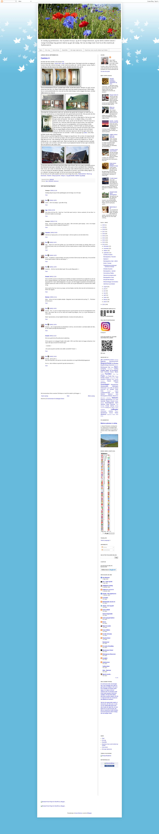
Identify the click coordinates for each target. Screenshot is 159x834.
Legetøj (116, 391)
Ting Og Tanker (106, 638)
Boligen (107, 365)
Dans (102, 372)
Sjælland (103, 404)
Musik (114, 395)
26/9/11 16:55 (53, 255)
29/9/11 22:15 (53, 335)
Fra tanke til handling (108, 646)
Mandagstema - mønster (109, 271)
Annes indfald (106, 609)
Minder (110, 395)
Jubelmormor (106, 662)
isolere (85, 132)
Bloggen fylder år (114, 95)
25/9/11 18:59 (53, 200)
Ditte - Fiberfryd (107, 670)
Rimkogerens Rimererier (109, 654)
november (106, 248)
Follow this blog (109, 765)
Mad (117, 392)
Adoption (112, 359)
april (105, 295)
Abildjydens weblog (108, 585)
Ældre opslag (91, 396)
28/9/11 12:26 (53, 276)
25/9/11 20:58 (51, 210)
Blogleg (116, 363)
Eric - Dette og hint (107, 581)
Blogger (90, 813)
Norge (114, 399)
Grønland (103, 381)
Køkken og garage (80, 175)
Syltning (112, 406)
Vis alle (116, 677)
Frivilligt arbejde (105, 377)
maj (105, 293)
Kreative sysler (114, 389)
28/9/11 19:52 (53, 308)
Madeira (103, 394)
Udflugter (114, 409)
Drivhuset (106, 372)
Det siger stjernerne (76, 50)
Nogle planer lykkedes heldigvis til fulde (114, 165)
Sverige (107, 406)
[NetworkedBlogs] (109, 763)
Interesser (56, 181)
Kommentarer (106, 550)
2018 (103, 229)
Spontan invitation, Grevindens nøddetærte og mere (113, 81)
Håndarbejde (104, 386)
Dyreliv (112, 372)
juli (104, 288)
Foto (113, 376)
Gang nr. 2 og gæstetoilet (68, 175)
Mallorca (110, 394)
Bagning (103, 361)
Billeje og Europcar (112, 108)
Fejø (117, 374)
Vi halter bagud (113, 178)
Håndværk (51, 181)
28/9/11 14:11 (53, 297)
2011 (103, 244)
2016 (103, 233)
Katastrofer (103, 389)
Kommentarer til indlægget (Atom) (55, 398)
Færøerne (103, 379)
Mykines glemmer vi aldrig (109, 423)
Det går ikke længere (108, 279)
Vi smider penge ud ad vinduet (114, 150)
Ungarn (116, 411)
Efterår (116, 372)
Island (108, 387)
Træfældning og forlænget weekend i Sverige (109, 266)
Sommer (112, 404)
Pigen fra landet (107, 626)
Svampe (102, 405)
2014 (103, 238)
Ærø (117, 414)
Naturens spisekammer (106, 399)
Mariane (47, 297)
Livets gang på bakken (108, 618)
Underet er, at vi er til (108, 589)
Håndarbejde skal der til (109, 601)
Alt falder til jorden (107, 269)
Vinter (116, 412)
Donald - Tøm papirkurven (109, 593)
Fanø (114, 374)
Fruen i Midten (106, 630)
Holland (116, 382)
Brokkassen (104, 367)
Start (68, 396)
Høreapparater (114, 384)
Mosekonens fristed (108, 650)
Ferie (103, 376)
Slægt (107, 404)
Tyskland (103, 409)
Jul (113, 388)
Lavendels (105, 597)
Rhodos (112, 401)
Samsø (102, 402)
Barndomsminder (113, 361)
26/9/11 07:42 (53, 221)
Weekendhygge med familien (110, 281)
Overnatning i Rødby (108, 273)
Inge (46, 210)
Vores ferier (56, 50)
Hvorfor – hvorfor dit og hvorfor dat (114, 121)
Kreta (102, 391)
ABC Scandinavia (105, 359)
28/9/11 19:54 (53, 324)
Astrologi (116, 359)
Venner (111, 412)
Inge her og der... (107, 674)
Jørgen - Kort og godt (108, 605)
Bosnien (116, 365)
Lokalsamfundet (105, 392)
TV (114, 407)
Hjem (40, 50)
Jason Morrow (78, 813)
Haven (109, 381)
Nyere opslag (44, 396)
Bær (109, 367)
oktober (106, 250)
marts (105, 297)
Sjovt (116, 402)
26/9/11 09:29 (53, 232)
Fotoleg (116, 376)
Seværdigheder (109, 402)
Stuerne (49, 175)
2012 (103, 242)
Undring (111, 411)
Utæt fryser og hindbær (109, 284)
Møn (117, 395)
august (105, 286)
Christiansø (110, 368)
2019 (103, 227)
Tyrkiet (116, 407)
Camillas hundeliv (107, 254)
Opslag (105, 547)
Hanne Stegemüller (108, 613)
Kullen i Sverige (107, 263)
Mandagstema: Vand (108, 277)
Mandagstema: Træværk (109, 256)
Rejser (108, 401)
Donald (47, 276)
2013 (103, 240)
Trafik (112, 407)
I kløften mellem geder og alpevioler (113, 136)
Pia (46, 200)
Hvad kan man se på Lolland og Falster (96, 50)
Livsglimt (105, 658)
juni (105, 291)
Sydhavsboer (106, 666)
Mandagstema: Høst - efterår (110, 261)
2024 (103, 225)
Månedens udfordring (106, 397)
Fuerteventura (113, 377)
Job (111, 388)
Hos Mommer (106, 577)
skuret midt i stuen (60, 63)
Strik (117, 404)
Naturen (115, 398)
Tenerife (102, 407)
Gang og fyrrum (56, 175)
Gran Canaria (115, 379)
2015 (103, 235)
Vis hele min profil (105, 71)
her (63, 61)
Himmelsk (103, 382)
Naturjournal (106, 642)
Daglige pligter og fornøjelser (109, 370)
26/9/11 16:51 (53, 242)
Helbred (116, 381)
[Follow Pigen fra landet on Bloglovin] (109, 570)
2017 (103, 231)
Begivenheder (106, 363)
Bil (113, 363)
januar (105, 301)
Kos (108, 389)
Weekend (103, 414)
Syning (116, 405)
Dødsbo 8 (45, 58)
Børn (47, 181)
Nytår (117, 399)
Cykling (116, 368)
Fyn (117, 377)
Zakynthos (109, 414)
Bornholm (111, 365)
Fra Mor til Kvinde (107, 634)
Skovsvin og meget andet (109, 275)
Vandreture (104, 412)
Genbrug (108, 379)
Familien (108, 374)
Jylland (116, 388)
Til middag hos (107, 407)
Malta (117, 394)
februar (105, 299)
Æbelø (113, 414)
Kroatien (109, 391)
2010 (103, 304)
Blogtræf (103, 365)
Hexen (104, 622)
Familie (102, 374)
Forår (109, 376)
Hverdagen (105, 384)
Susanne (47, 232)
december (106, 246)
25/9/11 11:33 (53, 190)
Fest (107, 376)
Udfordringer (103, 411)
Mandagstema (104, 395)
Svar (46, 195)
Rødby (116, 401)
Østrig (102, 415)
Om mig (47, 50)
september (106, 252)
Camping (103, 368)
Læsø (113, 392)
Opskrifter (65, 50)
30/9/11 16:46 (53, 356)
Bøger (112, 367)
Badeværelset (82, 174)
